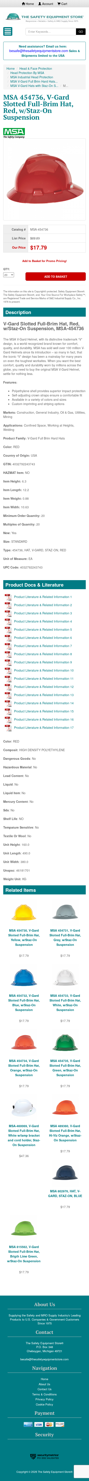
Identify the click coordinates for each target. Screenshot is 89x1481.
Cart (63, 4)
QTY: (6, 269)
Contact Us (45, 1389)
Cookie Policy (44, 1404)
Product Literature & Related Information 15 (44, 711)
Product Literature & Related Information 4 (43, 621)
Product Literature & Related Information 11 (44, 678)
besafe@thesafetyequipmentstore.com (44, 1359)
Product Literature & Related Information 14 (44, 703)
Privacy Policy (44, 1399)
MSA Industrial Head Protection (31, 77)
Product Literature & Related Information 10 (44, 670)
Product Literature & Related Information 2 (43, 605)
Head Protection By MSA (27, 73)
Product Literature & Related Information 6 (43, 637)
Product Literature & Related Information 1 (43, 597)
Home (29, 4)
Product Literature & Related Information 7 (43, 646)
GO (81, 31)
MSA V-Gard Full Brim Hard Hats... (34, 81)
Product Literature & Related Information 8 (43, 654)
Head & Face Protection (35, 68)
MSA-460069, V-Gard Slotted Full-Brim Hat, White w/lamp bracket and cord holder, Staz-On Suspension (24, 1135)
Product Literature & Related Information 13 (44, 695)
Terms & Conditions (44, 1394)
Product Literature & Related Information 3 (43, 613)
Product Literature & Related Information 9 (43, 662)
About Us (44, 1384)
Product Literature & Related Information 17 (44, 727)
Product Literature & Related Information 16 (44, 719)
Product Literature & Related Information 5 (43, 629)
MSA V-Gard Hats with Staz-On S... (34, 85)
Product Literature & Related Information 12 (44, 686)
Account (47, 4)
